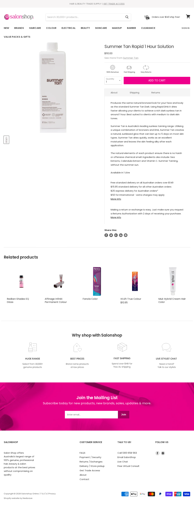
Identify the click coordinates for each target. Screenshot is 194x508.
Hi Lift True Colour (130, 299)
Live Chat (122, 461)
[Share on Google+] (116, 235)
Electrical (69, 28)
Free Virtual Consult (128, 466)
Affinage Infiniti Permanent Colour (56, 300)
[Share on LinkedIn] (121, 235)
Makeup (117, 28)
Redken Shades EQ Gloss (18, 300)
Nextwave (27, 498)
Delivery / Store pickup (92, 466)
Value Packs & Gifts (17, 37)
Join (123, 414)
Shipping (134, 92)
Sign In (185, 28)
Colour (51, 28)
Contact (84, 479)
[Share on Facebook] (106, 235)
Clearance (148, 28)
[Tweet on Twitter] (111, 235)
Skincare (101, 28)
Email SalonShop (126, 457)
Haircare (35, 28)
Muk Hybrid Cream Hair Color (172, 300)
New (6, 28)
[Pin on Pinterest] (125, 235)
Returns (155, 92)
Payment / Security (90, 457)
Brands (19, 28)
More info (116, 199)
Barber (131, 28)
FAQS (82, 452)
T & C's (44, 493)
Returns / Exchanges (91, 461)
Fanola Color (90, 299)
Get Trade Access (90, 470)
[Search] (127, 17)
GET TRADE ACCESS (114, 3)
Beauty (85, 28)
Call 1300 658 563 (127, 452)
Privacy (52, 493)
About (114, 92)
